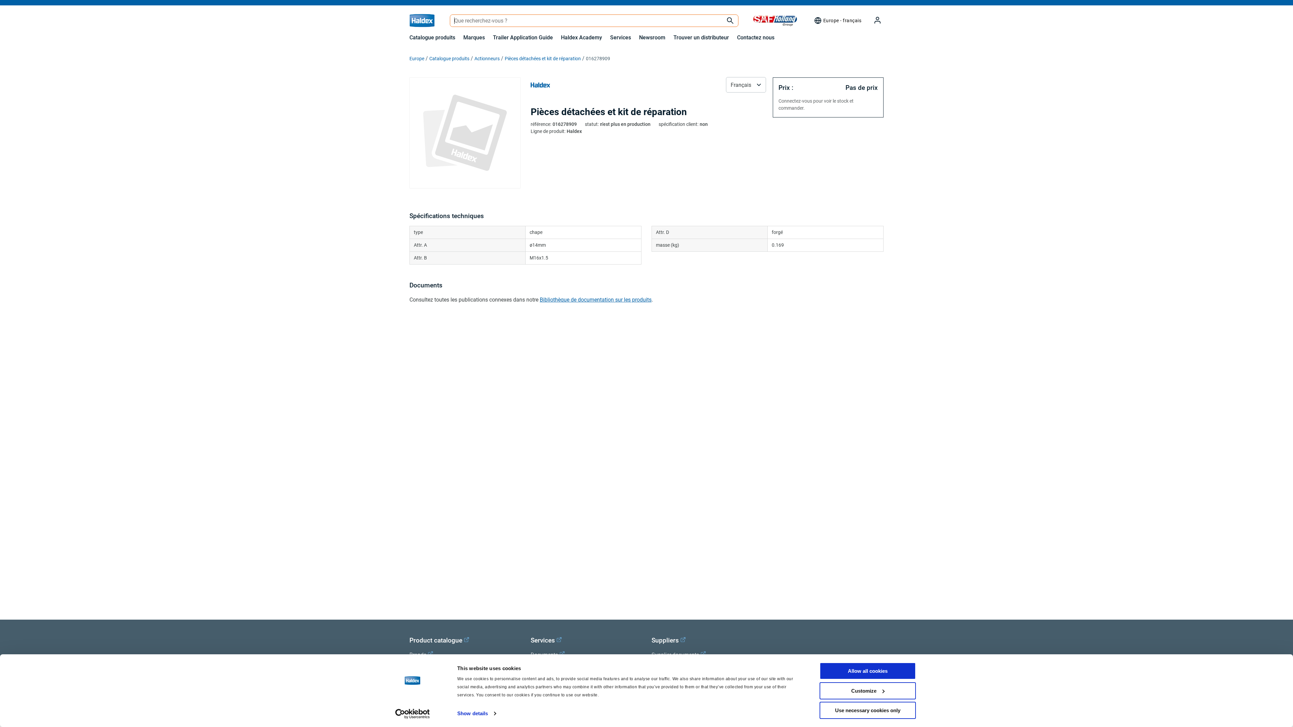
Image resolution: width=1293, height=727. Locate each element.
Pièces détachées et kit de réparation (543, 58)
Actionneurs (487, 58)
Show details (472, 713)
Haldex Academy (581, 37)
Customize (863, 691)
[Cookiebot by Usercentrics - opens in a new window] (412, 714)
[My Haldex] (873, 21)
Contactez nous (755, 37)
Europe (416, 58)
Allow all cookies (868, 671)
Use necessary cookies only (867, 710)
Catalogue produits (432, 37)
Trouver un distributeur (701, 37)
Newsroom (652, 37)
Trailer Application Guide (523, 37)
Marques (474, 37)
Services (620, 37)
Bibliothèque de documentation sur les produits (596, 300)
